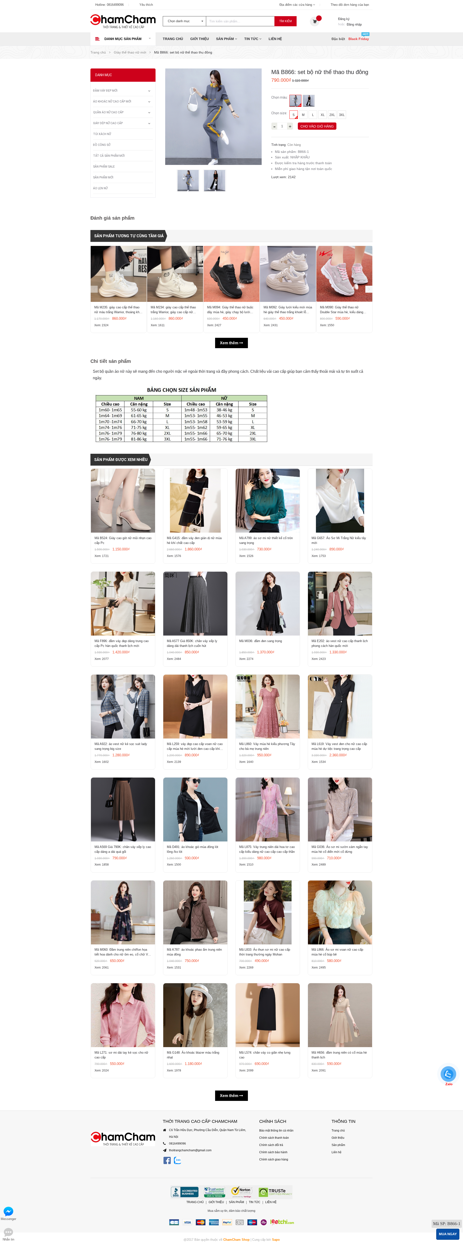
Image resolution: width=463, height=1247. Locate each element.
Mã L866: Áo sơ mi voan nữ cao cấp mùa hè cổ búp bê (337, 952)
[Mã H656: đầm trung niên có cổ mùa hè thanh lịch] (340, 1015)
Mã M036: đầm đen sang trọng (260, 641)
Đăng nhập (354, 24)
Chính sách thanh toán (274, 1137)
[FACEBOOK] (167, 1160)
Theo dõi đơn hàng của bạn (350, 5)
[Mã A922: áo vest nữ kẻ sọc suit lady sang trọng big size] (123, 707)
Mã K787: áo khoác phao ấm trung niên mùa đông (194, 952)
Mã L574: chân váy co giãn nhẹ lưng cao (264, 1055)
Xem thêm (229, 343)
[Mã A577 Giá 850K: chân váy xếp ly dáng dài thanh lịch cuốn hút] (195, 604)
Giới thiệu (199, 39)
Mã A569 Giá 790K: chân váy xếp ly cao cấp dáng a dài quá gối (123, 849)
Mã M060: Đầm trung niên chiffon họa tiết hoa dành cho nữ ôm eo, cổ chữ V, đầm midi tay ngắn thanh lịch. (122, 952)
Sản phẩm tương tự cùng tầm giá (129, 236)
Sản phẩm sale (104, 166)
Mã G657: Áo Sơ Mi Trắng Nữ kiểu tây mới (339, 540)
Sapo (276, 1239)
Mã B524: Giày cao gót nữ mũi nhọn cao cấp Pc (123, 540)
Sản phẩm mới (103, 177)
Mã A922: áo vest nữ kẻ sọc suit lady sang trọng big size (121, 746)
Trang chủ (173, 39)
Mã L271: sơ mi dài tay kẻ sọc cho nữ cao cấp (121, 1055)
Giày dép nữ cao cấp (108, 123)
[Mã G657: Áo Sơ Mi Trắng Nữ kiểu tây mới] (340, 501)
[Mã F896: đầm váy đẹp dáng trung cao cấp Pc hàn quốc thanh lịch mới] (123, 604)
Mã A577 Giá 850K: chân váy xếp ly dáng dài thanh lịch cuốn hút (192, 643)
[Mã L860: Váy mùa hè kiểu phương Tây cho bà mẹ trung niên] (268, 707)
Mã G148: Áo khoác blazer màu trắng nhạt (193, 1055)
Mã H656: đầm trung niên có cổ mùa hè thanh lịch (339, 1055)
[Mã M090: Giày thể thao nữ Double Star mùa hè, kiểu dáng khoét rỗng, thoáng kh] (344, 274)
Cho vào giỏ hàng (317, 126)
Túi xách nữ (102, 134)
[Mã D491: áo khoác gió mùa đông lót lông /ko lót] (195, 809)
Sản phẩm (225, 39)
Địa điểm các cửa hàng (296, 5)
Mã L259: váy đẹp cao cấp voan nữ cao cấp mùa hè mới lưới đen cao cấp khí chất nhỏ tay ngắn (195, 746)
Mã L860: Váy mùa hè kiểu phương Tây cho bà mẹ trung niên (267, 746)
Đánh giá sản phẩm (112, 218)
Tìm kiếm (285, 21)
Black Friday (358, 39)
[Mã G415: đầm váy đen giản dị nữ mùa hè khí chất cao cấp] (195, 501)
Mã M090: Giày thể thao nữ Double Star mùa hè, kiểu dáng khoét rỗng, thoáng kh (341, 310)
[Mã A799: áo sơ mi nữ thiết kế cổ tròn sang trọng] (268, 501)
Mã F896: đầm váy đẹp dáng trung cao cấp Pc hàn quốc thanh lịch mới (122, 643)
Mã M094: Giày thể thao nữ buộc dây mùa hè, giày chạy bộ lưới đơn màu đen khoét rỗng (230, 310)
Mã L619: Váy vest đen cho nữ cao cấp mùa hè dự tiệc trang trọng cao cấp (339, 746)
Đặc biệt (338, 39)
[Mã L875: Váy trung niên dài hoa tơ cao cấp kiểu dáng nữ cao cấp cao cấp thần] (268, 809)
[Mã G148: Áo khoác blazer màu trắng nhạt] (195, 1015)
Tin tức (251, 39)
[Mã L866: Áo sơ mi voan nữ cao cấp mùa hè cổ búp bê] (340, 912)
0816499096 (115, 5)
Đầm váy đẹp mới (105, 90)
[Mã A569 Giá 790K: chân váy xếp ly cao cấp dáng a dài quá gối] (123, 809)
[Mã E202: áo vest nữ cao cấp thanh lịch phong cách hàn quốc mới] (340, 604)
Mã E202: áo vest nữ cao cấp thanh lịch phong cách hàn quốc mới (340, 643)
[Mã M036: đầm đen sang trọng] (268, 604)
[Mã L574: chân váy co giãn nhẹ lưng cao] (268, 1015)
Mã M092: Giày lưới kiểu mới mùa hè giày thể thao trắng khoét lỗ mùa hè (288, 310)
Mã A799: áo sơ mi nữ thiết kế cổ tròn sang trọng (266, 540)
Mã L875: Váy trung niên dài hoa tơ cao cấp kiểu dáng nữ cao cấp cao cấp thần (267, 849)
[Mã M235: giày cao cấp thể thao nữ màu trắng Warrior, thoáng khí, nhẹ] (119, 274)
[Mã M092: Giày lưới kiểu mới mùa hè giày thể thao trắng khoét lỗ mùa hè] (288, 274)
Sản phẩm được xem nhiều (121, 459)
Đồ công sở (101, 145)
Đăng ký (344, 19)
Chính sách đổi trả (271, 1145)
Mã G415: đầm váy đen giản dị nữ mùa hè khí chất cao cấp (194, 540)
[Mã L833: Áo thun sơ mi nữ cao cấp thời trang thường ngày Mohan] (268, 912)
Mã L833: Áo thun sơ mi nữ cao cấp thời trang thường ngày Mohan (264, 952)
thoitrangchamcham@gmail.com (190, 1150)
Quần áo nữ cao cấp (108, 112)
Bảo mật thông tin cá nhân (276, 1130)
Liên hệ (275, 39)
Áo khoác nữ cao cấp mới (112, 101)
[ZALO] (177, 1160)
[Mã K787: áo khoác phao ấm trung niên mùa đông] (195, 912)
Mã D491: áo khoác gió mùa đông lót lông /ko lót (192, 849)
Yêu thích (146, 5)
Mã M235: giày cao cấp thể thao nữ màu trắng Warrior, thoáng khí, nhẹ (117, 310)
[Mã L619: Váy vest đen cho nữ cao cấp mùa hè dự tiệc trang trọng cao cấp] (340, 707)
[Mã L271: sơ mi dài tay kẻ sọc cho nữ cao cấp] (123, 1015)
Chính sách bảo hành (273, 1152)
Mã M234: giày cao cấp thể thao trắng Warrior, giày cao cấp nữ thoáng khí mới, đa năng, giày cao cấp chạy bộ (175, 310)
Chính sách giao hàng (273, 1159)
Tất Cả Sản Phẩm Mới (109, 155)
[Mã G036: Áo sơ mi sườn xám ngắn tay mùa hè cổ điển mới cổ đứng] (340, 809)
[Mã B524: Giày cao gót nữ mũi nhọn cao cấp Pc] (123, 501)
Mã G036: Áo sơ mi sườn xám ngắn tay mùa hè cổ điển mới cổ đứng (340, 849)
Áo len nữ (100, 188)
